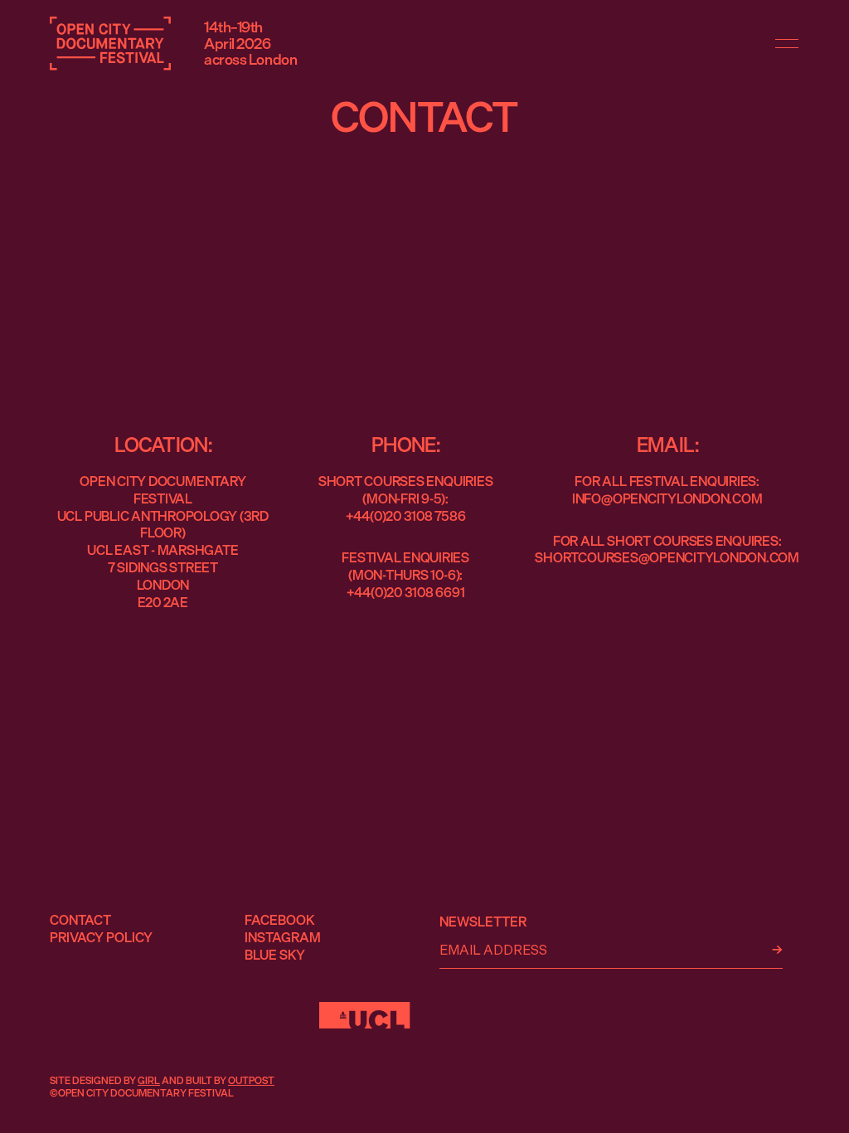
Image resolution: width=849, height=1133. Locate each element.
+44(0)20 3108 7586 (406, 516)
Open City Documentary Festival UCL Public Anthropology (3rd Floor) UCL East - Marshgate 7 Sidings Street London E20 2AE (163, 541)
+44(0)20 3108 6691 (406, 592)
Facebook (280, 920)
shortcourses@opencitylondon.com (667, 557)
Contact (80, 920)
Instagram (283, 937)
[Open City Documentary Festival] (110, 44)
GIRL (149, 1080)
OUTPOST (251, 1080)
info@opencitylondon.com (667, 498)
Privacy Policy (101, 937)
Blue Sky (275, 955)
